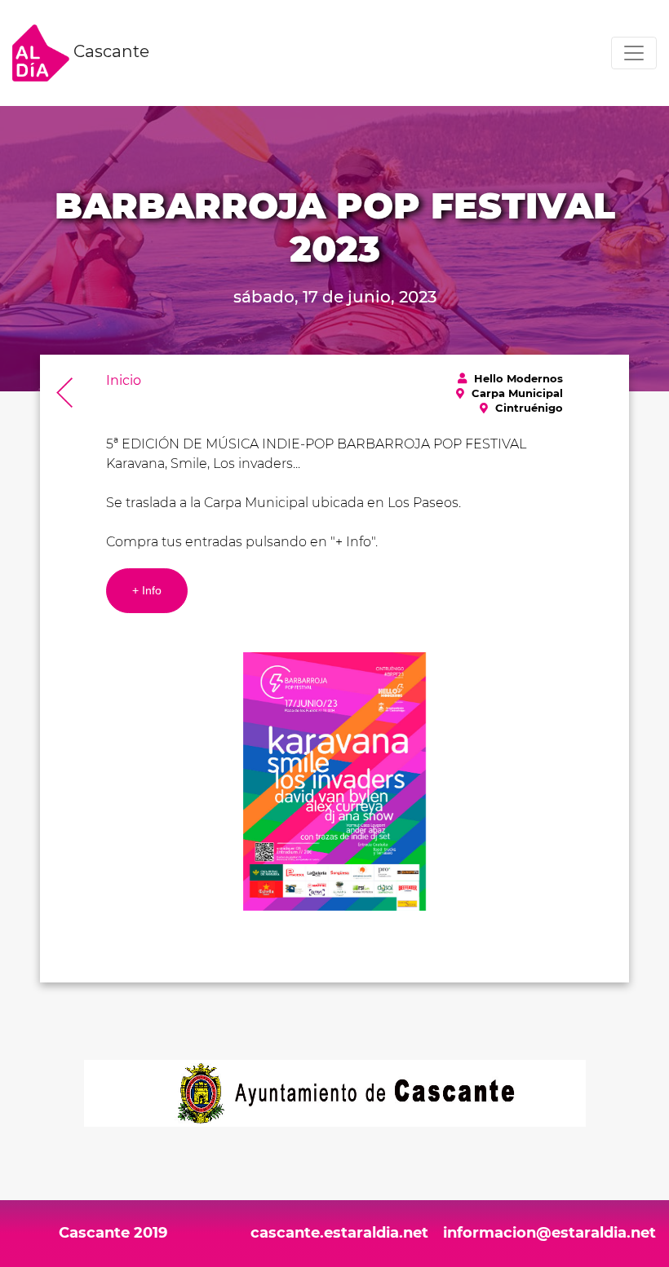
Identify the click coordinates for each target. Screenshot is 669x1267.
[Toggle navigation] (634, 53)
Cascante (109, 51)
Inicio (123, 380)
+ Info (147, 590)
